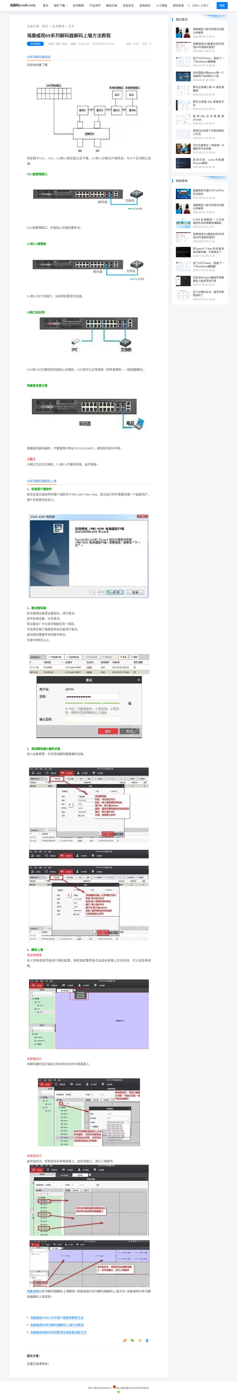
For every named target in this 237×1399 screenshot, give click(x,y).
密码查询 (178, 5)
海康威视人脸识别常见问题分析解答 (208, 31)
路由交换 (111, 5)
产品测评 (95, 5)
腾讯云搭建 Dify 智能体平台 (208, 103)
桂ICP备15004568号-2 (100, 1388)
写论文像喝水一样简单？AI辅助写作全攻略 (208, 147)
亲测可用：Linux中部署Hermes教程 (208, 161)
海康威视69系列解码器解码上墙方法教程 (57, 1325)
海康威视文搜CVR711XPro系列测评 (208, 192)
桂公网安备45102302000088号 (132, 1388)
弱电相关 (145, 5)
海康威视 (33, 1291)
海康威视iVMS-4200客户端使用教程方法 (57, 1317)
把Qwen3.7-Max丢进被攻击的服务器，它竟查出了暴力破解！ (208, 250)
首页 (45, 5)
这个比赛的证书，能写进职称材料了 (208, 293)
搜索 (222, 5)
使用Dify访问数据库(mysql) (208, 118)
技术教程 (78, 5)
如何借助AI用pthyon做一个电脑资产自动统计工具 (208, 74)
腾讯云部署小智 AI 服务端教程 (208, 89)
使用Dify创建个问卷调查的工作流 (208, 132)
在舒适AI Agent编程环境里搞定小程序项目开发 (208, 279)
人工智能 (161, 5)
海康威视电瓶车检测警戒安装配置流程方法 (58, 1332)
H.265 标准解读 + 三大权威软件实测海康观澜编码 (208, 221)
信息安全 (128, 5)
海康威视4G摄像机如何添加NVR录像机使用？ (208, 45)
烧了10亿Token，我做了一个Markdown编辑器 (208, 60)
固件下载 (59, 5)
